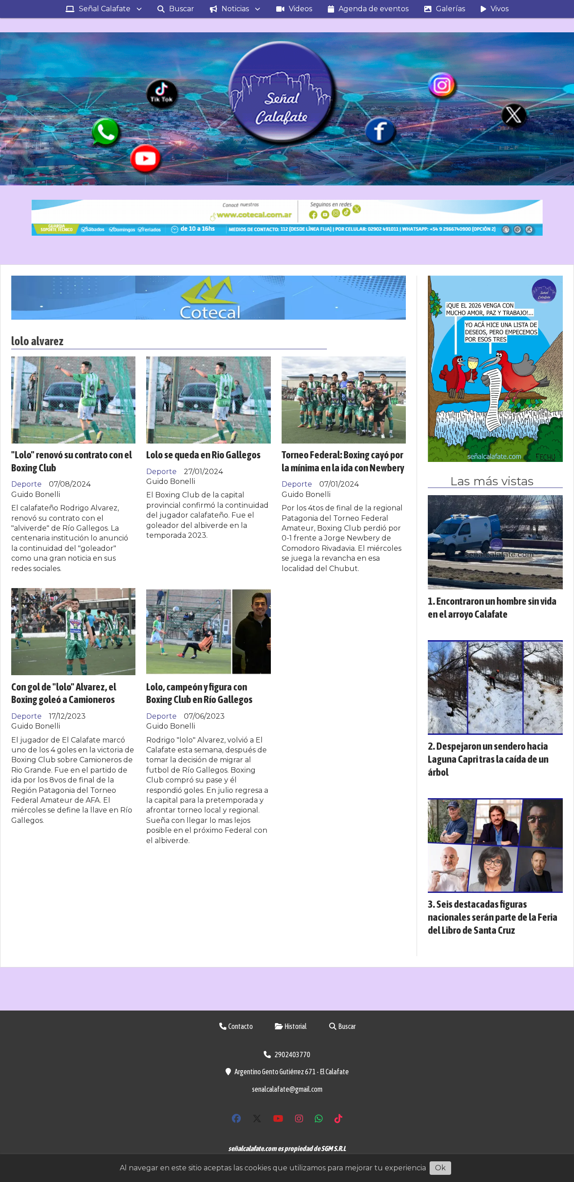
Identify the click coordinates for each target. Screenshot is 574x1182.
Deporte (26, 484)
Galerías (450, 8)
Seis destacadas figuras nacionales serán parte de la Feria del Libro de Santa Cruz (492, 917)
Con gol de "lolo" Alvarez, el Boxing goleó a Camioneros (63, 693)
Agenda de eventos (374, 8)
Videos (300, 8)
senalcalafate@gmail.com (287, 1089)
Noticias (235, 8)
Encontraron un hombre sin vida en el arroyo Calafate (492, 607)
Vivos (500, 8)
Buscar (181, 8)
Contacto (240, 1026)
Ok (440, 1168)
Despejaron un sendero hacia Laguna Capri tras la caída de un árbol (488, 759)
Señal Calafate (104, 8)
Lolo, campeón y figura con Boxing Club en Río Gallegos (199, 693)
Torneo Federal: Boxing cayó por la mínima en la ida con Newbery (343, 461)
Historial (295, 1026)
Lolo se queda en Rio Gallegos (203, 454)
